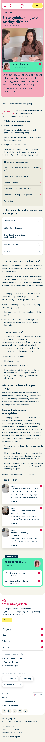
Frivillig (6, 641)
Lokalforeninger (11, 666)
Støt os (6, 635)
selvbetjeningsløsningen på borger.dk (20, 342)
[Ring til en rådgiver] (22, 574)
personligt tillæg (18, 285)
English (38, 695)
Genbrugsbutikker (12, 662)
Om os (5, 647)
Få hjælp (7, 629)
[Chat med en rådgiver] (22, 582)
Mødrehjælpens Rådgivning (23, 103)
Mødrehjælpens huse (13, 658)
